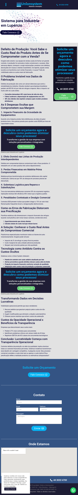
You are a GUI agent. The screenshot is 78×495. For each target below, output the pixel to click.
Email (18, 406)
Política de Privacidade (31, 485)
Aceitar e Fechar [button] (10, 489)
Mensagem (20, 414)
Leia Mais (12, 486)
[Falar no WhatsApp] (73, 490)
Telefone (42, 406)
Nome (18, 399)
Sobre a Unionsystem (47, 485)
